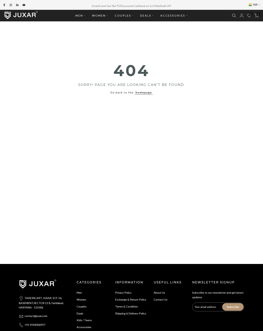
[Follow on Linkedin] (17, 4)
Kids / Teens (84, 319)
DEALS (145, 14)
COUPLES (123, 14)
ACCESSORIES (172, 14)
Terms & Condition (126, 305)
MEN (79, 14)
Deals (80, 312)
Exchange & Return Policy (130, 298)
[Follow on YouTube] (24, 4)
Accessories (84, 326)
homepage (144, 91)
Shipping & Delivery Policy (130, 312)
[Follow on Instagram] (10, 4)
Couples (82, 305)
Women (81, 298)
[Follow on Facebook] (4, 4)
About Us (159, 291)
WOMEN (99, 14)
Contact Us (161, 298)
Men (79, 291)
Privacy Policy (123, 291)
